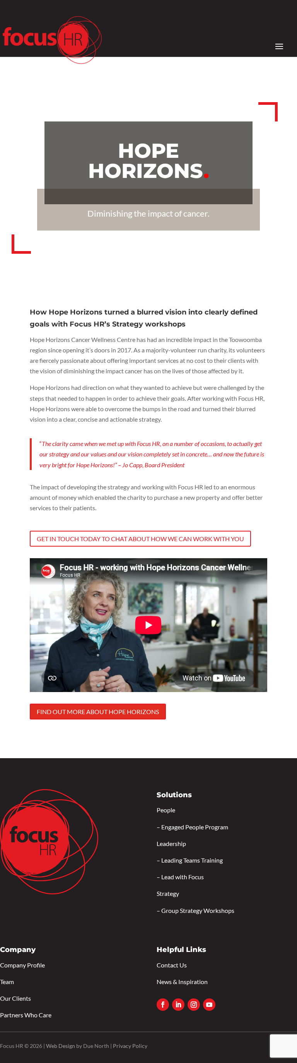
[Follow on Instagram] (194, 1004)
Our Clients (15, 998)
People (166, 809)
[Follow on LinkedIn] (178, 1004)
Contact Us (172, 965)
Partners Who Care (25, 1015)
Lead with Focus (182, 876)
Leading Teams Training (192, 860)
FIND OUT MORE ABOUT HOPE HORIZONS (98, 711)
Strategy (168, 893)
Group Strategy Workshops (197, 910)
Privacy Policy (130, 1045)
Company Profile (22, 965)
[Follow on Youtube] (209, 1004)
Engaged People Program (194, 827)
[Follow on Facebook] (163, 1004)
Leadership (171, 843)
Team (7, 981)
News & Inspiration (182, 981)
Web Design (60, 1045)
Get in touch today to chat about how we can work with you (140, 538)
